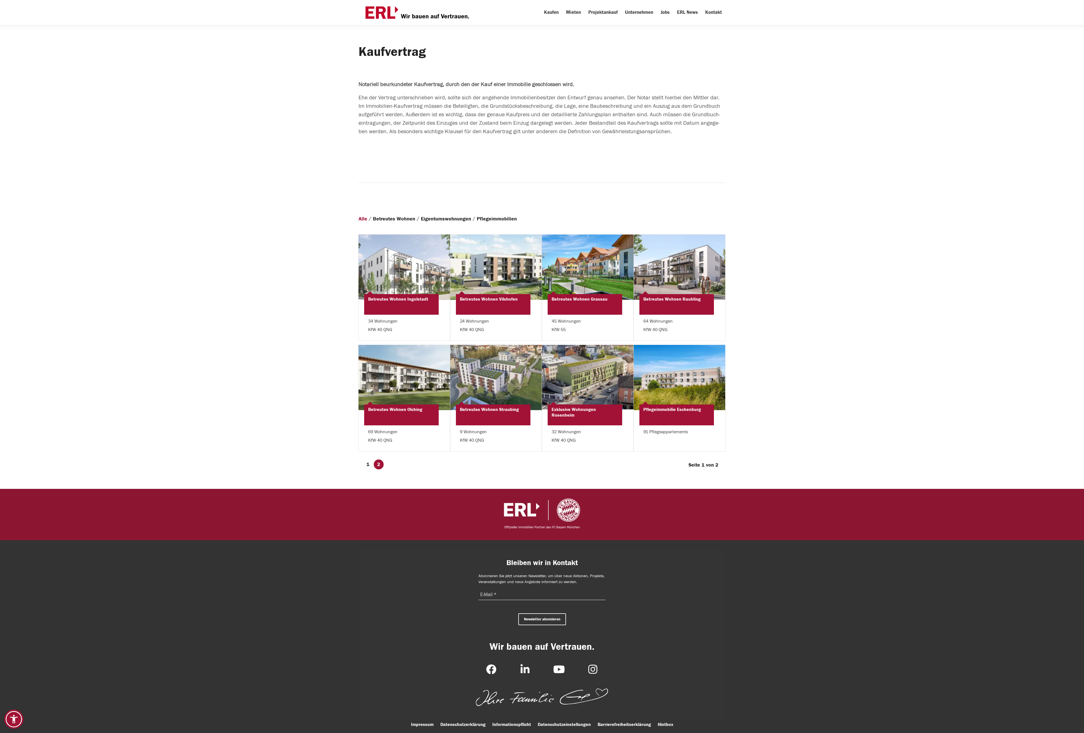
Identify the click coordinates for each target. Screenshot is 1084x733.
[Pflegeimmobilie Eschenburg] (679, 377)
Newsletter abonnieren (542, 619)
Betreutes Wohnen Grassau (579, 299)
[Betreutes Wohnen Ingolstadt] (404, 267)
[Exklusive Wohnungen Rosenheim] (587, 377)
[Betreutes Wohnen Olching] (404, 377)
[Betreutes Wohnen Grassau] (587, 267)
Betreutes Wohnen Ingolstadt (398, 299)
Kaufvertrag (392, 51)
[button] (14, 719)
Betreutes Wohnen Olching (395, 409)
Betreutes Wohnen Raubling (672, 299)
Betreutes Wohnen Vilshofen (489, 299)
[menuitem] (551, 12)
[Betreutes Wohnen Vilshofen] (496, 267)
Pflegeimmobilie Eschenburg (672, 409)
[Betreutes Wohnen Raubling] (679, 267)
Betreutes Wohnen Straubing (489, 409)
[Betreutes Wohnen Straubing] (496, 377)
